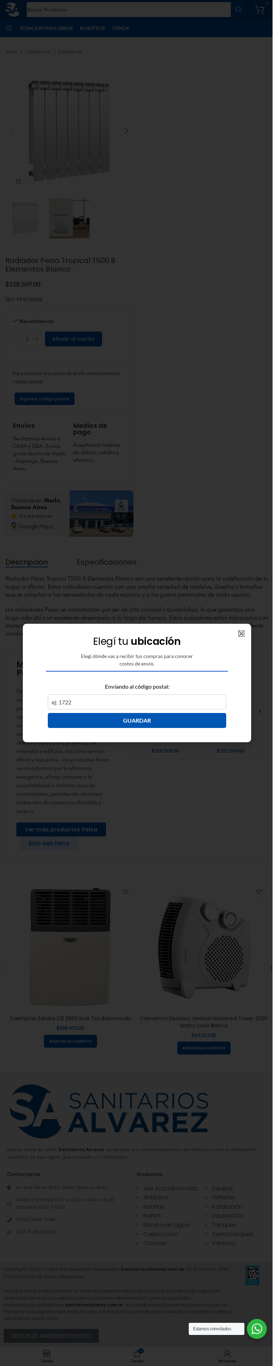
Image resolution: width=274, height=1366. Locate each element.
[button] (241, 633)
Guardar (137, 720)
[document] (137, 683)
